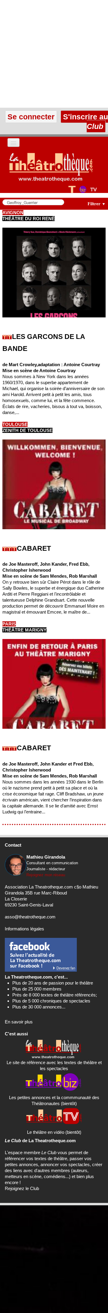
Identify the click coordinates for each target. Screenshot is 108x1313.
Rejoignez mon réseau (45, 875)
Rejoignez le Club (22, 1188)
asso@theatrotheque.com (30, 916)
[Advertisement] (54, 54)
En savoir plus (19, 1021)
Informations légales (24, 928)
